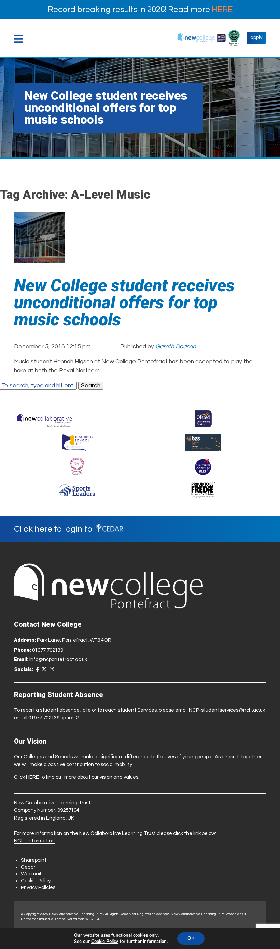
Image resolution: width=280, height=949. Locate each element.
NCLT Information (34, 840)
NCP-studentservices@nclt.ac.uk (227, 710)
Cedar (28, 867)
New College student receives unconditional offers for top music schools (124, 302)
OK (190, 938)
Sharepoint (33, 860)
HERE (222, 9)
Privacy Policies (38, 887)
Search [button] (90, 386)
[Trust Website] (44, 418)
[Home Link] (201, 37)
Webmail (31, 873)
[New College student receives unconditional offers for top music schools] (39, 258)
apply (256, 37)
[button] (20, 39)
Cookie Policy (36, 880)
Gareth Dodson (175, 347)
